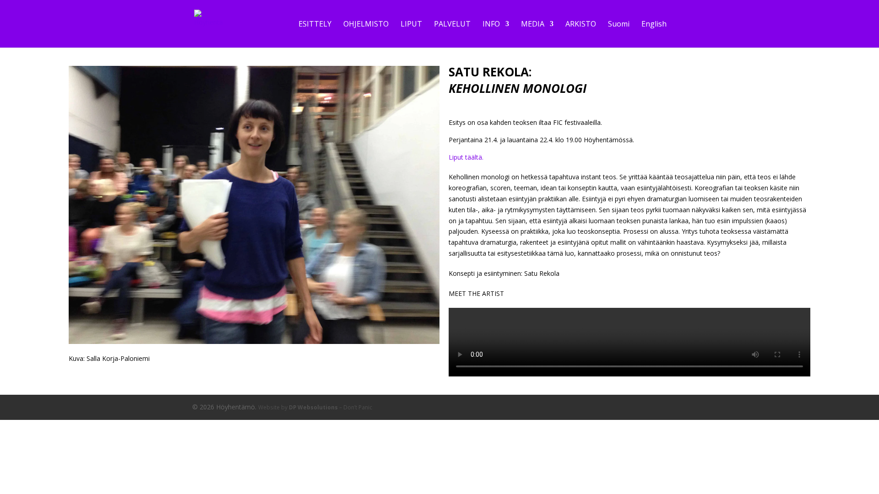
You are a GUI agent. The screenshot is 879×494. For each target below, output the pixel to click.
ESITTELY (314, 25)
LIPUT (411, 25)
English (654, 25)
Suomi (618, 25)
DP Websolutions (313, 407)
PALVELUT (452, 25)
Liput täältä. (466, 157)
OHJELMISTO (366, 25)
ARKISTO (580, 25)
